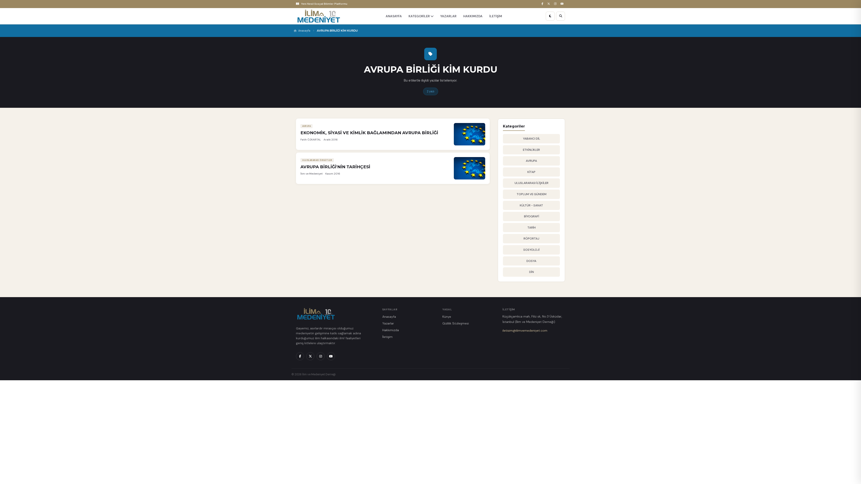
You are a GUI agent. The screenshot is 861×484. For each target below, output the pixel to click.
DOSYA (531, 261)
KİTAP (531, 172)
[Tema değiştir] (550, 16)
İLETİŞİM (495, 16)
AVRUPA (531, 161)
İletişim (387, 337)
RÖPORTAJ (531, 238)
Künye (446, 317)
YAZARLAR (448, 16)
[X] (549, 4)
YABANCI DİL (531, 138)
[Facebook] (543, 4)
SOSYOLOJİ (531, 250)
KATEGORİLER (419, 16)
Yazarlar (388, 323)
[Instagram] (556, 4)
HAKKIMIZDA (473, 16)
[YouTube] (563, 4)
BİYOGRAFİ (531, 216)
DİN (531, 272)
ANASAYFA (394, 16)
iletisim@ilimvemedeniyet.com (524, 330)
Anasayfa (304, 30)
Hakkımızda (390, 330)
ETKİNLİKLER (531, 150)
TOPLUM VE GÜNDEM (531, 194)
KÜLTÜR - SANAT (531, 205)
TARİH (531, 227)
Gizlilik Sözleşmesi (455, 323)
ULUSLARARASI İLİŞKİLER (531, 183)
